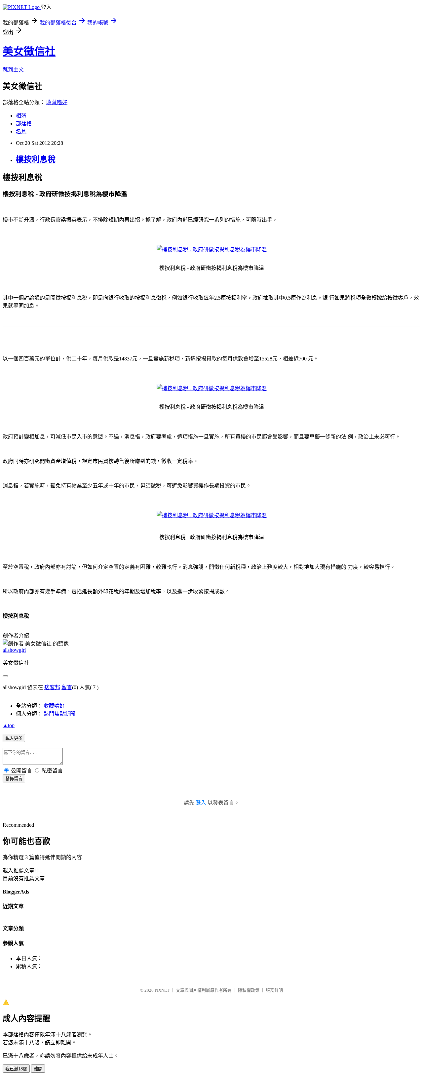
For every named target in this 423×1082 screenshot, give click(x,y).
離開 (38, 1068)
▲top (9, 725)
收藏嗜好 (56, 102)
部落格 (24, 123)
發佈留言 (13, 778)
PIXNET (162, 990)
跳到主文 (13, 69)
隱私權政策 (248, 990)
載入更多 (13, 738)
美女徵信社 (29, 51)
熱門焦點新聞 (59, 714)
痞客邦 (52, 687)
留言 (66, 687)
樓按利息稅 (36, 159)
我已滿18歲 (16, 1068)
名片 (21, 131)
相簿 (21, 115)
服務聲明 (274, 990)
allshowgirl (14, 650)
